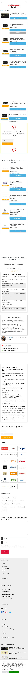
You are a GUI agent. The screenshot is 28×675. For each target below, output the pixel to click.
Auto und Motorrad (7, 599)
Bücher (4, 510)
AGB (3, 631)
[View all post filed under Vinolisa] (13, 448)
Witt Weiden (5, 566)
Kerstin (10, 337)
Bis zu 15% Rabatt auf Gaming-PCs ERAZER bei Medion (16, 168)
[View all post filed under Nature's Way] (13, 480)
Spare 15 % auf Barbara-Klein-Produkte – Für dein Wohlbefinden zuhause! (18, 211)
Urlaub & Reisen (6, 591)
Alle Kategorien (6, 604)
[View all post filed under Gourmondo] (22, 473)
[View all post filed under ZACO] (13, 461)
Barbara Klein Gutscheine (16, 216)
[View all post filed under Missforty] (5, 461)
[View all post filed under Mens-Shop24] (13, 454)
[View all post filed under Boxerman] (5, 467)
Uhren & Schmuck (6, 589)
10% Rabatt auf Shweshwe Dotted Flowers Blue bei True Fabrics (17, 103)
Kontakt (4, 624)
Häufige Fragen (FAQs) (8, 637)
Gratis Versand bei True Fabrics (17, 114)
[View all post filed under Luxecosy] (22, 467)
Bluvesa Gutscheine (15, 228)
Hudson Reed (5, 568)
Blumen (4, 596)
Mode (14, 497)
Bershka (4, 563)
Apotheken (21, 507)
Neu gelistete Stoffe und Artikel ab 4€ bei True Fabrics (17, 38)
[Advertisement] (14, 84)
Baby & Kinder (5, 504)
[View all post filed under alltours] (22, 461)
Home (1, 10)
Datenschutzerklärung (8, 629)
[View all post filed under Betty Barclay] (5, 454)
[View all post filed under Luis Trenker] (13, 486)
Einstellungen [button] (5, 671)
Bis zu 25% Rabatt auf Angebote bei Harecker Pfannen (16, 183)
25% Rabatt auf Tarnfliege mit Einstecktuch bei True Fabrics (18, 62)
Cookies (4, 633)
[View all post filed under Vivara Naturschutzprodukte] (22, 480)
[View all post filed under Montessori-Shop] (5, 486)
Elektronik (12, 507)
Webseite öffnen (19, 18)
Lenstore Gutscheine (16, 201)
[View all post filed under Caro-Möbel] (13, 467)
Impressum (5, 626)
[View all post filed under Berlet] (13, 473)
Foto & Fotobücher (16, 504)
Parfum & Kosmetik (7, 501)
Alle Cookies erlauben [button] (14, 671)
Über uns (3, 619)
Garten (9, 596)
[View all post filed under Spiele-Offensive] (5, 448)
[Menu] (1, 2)
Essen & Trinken (6, 497)
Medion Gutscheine (15, 173)
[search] (26, 2)
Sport (16, 501)
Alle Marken (5, 578)
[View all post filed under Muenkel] (5, 480)
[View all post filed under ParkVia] (22, 454)
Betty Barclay (5, 573)
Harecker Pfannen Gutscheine (17, 187)
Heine (3, 571)
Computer (4, 507)
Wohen (22, 501)
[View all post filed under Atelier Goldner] (5, 473)
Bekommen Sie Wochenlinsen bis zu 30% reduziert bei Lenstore (18, 197)
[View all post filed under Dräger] (22, 448)
